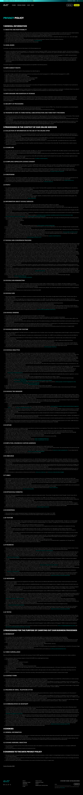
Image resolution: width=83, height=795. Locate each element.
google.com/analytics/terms (20, 379)
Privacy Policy (38, 780)
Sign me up (77, 784)
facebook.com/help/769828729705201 (36, 451)
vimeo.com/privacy (53, 487)
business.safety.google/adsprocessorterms (46, 309)
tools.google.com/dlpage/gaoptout (15, 372)
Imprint (37, 783)
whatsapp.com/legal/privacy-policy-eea (14, 713)
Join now (77, 5)
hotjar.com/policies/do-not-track (42, 439)
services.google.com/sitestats (25, 277)
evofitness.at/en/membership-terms (58, 648)
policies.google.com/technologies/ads (31, 383)
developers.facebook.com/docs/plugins (44, 550)
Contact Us (70, 0)
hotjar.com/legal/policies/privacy (42, 438)
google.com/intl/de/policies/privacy (23, 407)
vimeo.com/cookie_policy (28, 488)
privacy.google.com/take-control (70, 231)
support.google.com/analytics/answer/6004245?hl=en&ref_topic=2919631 (36, 380)
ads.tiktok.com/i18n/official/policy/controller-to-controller (18, 626)
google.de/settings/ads (40, 270)
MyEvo (74, 0)
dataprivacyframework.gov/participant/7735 (60, 724)
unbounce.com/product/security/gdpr (56, 472)
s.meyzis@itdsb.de (38, 40)
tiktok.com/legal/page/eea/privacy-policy (66, 625)
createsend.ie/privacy (48, 181)
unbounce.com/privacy (41, 472)
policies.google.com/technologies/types (46, 225)
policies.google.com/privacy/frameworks (36, 216)
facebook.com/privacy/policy (13, 557)
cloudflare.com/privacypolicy (41, 158)
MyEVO (24, 780)
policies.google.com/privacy (20, 275)
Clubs (28, 5)
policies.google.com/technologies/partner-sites (65, 381)
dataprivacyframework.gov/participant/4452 (60, 575)
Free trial (69, 5)
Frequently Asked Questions (26, 783)
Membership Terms (39, 782)
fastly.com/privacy (32, 198)
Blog (32, 5)
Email (56, 784)
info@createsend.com (69, 180)
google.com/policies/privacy (55, 235)
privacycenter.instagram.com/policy (16, 605)
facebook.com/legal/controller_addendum (49, 564)
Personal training (21, 5)
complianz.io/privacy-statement (57, 171)
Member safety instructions (41, 785)
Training (14, 5)
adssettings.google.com (34, 384)
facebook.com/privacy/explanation (60, 450)
